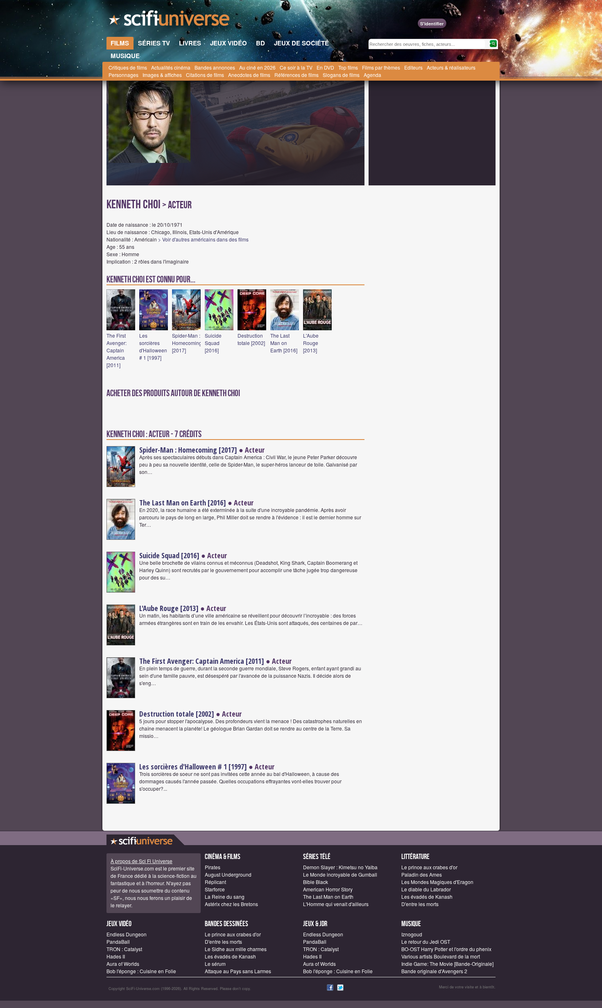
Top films (348, 67)
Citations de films (205, 74)
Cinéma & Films (222, 856)
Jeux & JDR (315, 924)
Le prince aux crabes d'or (429, 867)
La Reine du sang (224, 896)
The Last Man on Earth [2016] (283, 343)
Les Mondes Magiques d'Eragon (437, 881)
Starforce (215, 889)
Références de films (296, 74)
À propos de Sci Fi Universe (141, 860)
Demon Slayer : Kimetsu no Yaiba (340, 867)
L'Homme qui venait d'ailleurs (336, 903)
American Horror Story (328, 889)
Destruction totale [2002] (251, 339)
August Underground (228, 874)
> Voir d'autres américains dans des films (203, 239)
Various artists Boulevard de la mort (440, 956)
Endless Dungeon (126, 934)
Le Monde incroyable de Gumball (340, 874)
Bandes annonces (215, 67)
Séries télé (316, 856)
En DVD (325, 67)
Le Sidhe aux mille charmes (236, 948)
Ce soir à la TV (296, 67)
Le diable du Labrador (426, 889)
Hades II (115, 956)
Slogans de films (341, 74)
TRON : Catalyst (124, 948)
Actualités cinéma (170, 67)
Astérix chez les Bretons (231, 903)
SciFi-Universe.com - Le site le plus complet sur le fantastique (169, 20)
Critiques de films (128, 67)
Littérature (415, 856)
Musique (411, 924)
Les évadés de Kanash (427, 896)
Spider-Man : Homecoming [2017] (187, 343)
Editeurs (413, 67)
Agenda (372, 74)
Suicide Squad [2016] (213, 343)
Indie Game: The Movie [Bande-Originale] (447, 963)
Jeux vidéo (118, 924)
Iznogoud (411, 934)
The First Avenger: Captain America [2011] (116, 350)
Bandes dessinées (226, 924)
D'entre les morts (420, 903)
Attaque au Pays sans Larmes (238, 970)
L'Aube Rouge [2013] (311, 343)
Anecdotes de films (249, 74)
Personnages (123, 74)
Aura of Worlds (122, 963)
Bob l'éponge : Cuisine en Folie (141, 970)
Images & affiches (162, 74)
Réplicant (215, 881)
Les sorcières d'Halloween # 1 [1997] (153, 346)
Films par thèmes (381, 67)
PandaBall (118, 941)
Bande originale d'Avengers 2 (434, 970)
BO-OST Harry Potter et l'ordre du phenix (446, 948)
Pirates (212, 867)
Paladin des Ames (421, 874)
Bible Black (315, 881)
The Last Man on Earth (328, 896)
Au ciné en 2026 (257, 67)
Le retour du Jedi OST (425, 941)
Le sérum (215, 963)
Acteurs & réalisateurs (451, 67)
